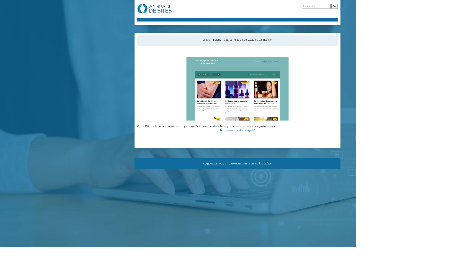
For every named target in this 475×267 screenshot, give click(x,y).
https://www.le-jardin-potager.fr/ (237, 130)
